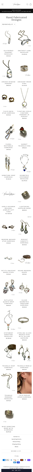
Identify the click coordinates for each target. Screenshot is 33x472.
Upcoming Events (16, 439)
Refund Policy (16, 441)
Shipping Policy (16, 444)
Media (16, 446)
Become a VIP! (16, 451)
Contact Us (16, 436)
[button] (16, 470)
